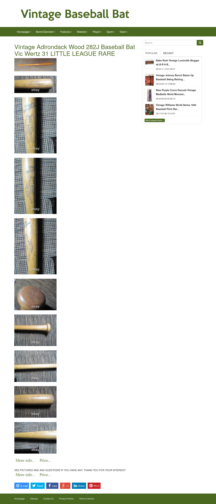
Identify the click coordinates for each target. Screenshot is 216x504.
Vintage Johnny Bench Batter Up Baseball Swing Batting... (175, 77)
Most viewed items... (154, 120)
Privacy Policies (66, 498)
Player (96, 31)
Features (65, 31)
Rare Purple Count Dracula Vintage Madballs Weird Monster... (176, 92)
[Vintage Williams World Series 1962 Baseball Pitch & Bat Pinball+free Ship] (149, 108)
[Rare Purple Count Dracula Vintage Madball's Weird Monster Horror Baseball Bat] (149, 93)
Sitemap (34, 498)
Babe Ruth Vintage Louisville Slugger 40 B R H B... (177, 62)
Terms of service (86, 498)
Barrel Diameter (44, 31)
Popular (151, 53)
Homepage (23, 31)
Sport (110, 31)
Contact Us (48, 498)
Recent (168, 53)
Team (122, 31)
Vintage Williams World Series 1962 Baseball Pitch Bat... (176, 107)
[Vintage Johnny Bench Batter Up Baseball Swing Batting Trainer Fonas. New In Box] (149, 78)
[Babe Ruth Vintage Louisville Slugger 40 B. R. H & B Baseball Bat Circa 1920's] (149, 64)
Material (81, 31)
